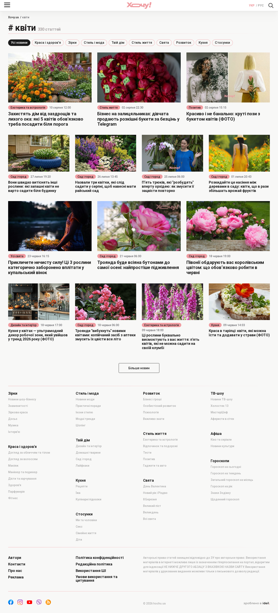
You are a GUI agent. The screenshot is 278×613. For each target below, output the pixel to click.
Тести (147, 452)
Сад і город (18, 176)
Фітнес (13, 498)
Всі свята (149, 518)
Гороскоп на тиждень (226, 473)
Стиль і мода (94, 43)
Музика (13, 425)
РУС (261, 5)
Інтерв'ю (14, 431)
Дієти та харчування (22, 478)
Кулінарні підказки (88, 499)
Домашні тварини (88, 452)
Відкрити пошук (271, 5)
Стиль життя (142, 43)
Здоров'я (14, 485)
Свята (164, 43)
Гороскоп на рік (221, 486)
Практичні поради (88, 405)
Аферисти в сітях (222, 418)
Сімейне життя (86, 533)
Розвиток (183, 43)
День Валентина (154, 486)
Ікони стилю (84, 412)
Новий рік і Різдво (155, 492)
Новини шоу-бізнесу (22, 399)
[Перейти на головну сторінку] (139, 5)
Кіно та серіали (221, 439)
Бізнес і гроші (152, 399)
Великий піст (152, 505)
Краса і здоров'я (48, 43)
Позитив (195, 107)
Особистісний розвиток (159, 405)
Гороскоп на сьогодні (226, 466)
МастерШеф (219, 412)
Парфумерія (16, 491)
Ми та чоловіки (86, 520)
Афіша (216, 434)
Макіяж (13, 465)
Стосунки (222, 43)
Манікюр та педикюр (22, 472)
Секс (79, 526)
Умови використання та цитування (96, 578)
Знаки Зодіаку (221, 492)
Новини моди (85, 399)
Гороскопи (220, 461)
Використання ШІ (91, 571)
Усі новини (19, 43)
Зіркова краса (18, 412)
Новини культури (222, 446)
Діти (79, 539)
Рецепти (82, 486)
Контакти (16, 564)
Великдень (151, 512)
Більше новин (139, 368)
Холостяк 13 (219, 405)
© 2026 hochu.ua (154, 603)
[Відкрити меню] (7, 5)
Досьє (12, 418)
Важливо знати (153, 418)
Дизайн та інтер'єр (23, 325)
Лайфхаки (82, 465)
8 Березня (150, 499)
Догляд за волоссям (23, 459)
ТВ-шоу (217, 393)
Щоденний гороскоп (225, 499)
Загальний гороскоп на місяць (232, 479)
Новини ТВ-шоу (221, 399)
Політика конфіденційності (100, 558)
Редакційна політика (94, 564)
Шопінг (80, 425)
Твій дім (118, 43)
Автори (14, 558)
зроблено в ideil (256, 603)
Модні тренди (85, 418)
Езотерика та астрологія (28, 107)
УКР (252, 5)
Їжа (78, 492)
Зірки (72, 43)
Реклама (16, 577)
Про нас (15, 571)
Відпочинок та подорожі (160, 446)
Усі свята (17, 256)
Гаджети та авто (154, 465)
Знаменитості (18, 405)
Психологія (151, 412)
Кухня (203, 43)
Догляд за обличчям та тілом (29, 452)
